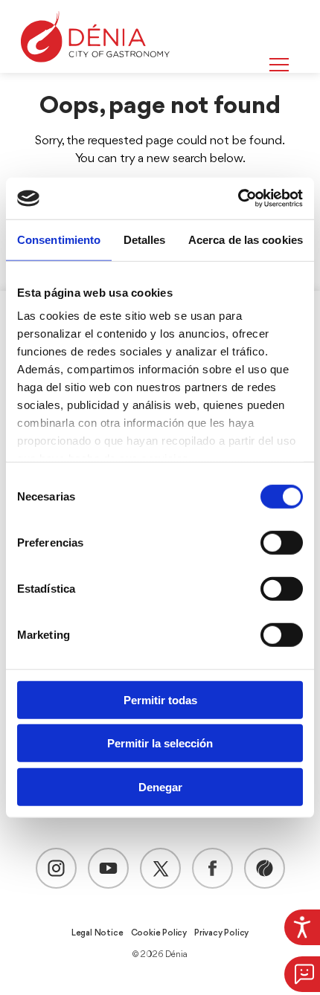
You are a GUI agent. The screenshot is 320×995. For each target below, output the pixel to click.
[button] (302, 974)
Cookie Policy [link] (159, 933)
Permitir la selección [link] (160, 743)
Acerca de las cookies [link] (245, 239)
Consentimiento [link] (58, 239)
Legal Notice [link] (97, 933)
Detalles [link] (145, 239)
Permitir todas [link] (160, 699)
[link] (302, 927)
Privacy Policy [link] (221, 933)
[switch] (281, 542)
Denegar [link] (160, 786)
